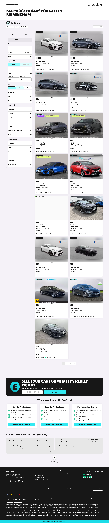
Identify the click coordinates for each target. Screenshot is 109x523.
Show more (54, 452)
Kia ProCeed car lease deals (87, 424)
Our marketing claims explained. (14, 502)
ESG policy (60, 488)
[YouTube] (19, 481)
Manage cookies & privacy (43, 488)
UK (9, 494)
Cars (13, 34)
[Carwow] (12, 4)
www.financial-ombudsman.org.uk (91, 512)
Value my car (55, 392)
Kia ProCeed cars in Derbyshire (18, 440)
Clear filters (10, 27)
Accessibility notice (98, 488)
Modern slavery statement (87, 488)
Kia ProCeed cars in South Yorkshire (91, 447)
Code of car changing (98, 490)
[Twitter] (11, 481)
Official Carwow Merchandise (42, 479)
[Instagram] (15, 481)
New (7, 1)
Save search (21, 40)
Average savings (10, 504)
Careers (62, 470)
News (35, 1)
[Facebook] (7, 481)
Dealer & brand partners (65, 473)
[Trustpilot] (93, 475)
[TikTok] (23, 481)
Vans (31, 1)
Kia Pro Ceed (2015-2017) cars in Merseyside (18, 447)
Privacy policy (67, 488)
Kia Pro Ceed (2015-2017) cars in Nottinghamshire (42, 447)
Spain (22, 494)
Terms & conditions (31, 488)
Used (11, 1)
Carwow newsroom (39, 477)
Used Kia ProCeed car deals (54, 424)
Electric (22, 1)
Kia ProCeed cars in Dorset (42, 440)
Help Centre (10, 471)
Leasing (17, 1)
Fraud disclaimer (53, 488)
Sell (27, 1)
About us (37, 470)
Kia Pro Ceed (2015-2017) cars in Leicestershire (90, 441)
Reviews (40, 1)
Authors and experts (39, 475)
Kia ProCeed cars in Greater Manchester (66, 441)
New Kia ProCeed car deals (21, 424)
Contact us (37, 473)
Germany (15, 494)
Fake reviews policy (76, 488)
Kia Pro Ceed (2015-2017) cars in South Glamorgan (66, 447)
